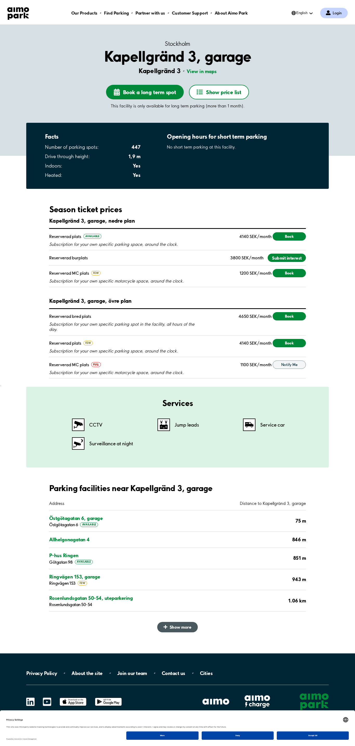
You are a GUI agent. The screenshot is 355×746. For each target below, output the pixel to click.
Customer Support (190, 13)
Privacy (41, 673)
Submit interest (287, 258)
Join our (132, 673)
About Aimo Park (231, 13)
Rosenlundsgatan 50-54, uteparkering (91, 598)
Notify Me (289, 364)
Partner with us (150, 13)
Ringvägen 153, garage (74, 577)
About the (86, 673)
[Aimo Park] (18, 12)
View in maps (201, 71)
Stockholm (177, 43)
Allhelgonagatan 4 (69, 539)
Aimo (257, 694)
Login (337, 13)
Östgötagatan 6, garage (76, 518)
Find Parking (116, 13)
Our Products (84, 13)
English (301, 13)
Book (289, 236)
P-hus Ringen (63, 555)
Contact (173, 673)
